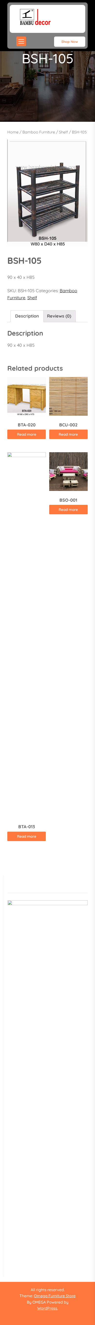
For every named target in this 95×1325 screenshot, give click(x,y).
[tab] (27, 316)
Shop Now (69, 41)
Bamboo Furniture (38, 132)
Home (13, 132)
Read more (26, 434)
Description (27, 316)
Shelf (63, 132)
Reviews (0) (59, 316)
